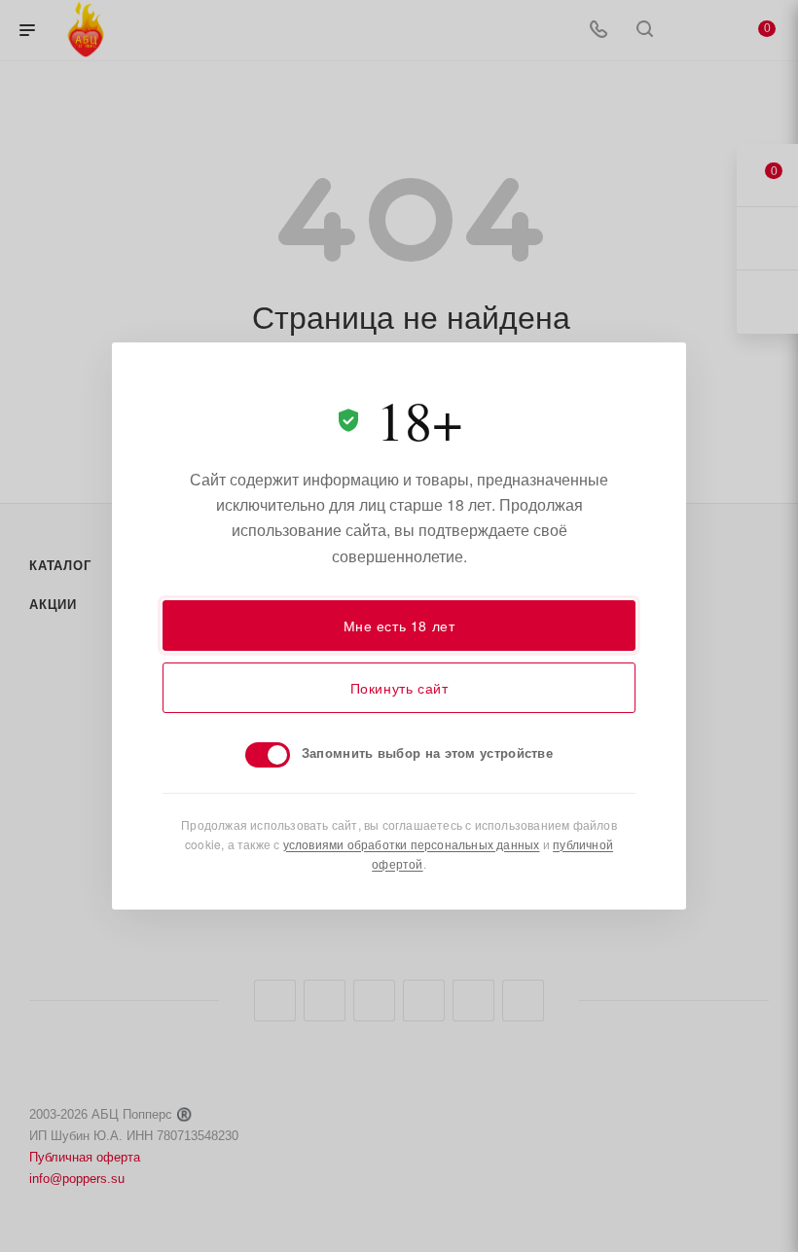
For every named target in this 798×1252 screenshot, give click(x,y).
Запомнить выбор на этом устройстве (427, 752)
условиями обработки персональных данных (411, 844)
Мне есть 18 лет (399, 625)
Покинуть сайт (399, 688)
